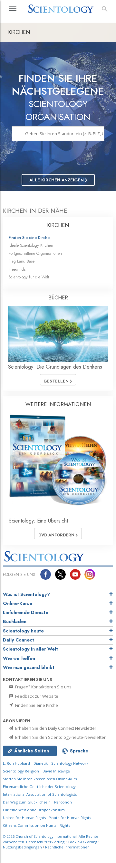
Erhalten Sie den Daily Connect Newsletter (55, 728)
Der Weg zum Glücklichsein (27, 802)
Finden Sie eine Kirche (29, 237)
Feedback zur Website (36, 696)
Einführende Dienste (25, 612)
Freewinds (17, 269)
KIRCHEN (58, 225)
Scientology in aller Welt (30, 649)
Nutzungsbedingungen (22, 847)
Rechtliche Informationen (67, 847)
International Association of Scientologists (40, 794)
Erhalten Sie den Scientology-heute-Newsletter (60, 737)
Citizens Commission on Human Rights (36, 825)
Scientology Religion (21, 771)
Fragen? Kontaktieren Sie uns (43, 687)
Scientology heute (23, 631)
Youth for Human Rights (70, 817)
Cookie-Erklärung (82, 841)
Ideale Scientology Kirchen (31, 245)
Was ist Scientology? (26, 594)
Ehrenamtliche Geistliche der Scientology (39, 786)
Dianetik (41, 763)
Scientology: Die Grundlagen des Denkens (55, 367)
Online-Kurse (17, 603)
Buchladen (14, 621)
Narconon (63, 802)
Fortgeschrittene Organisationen (35, 253)
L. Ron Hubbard (16, 763)
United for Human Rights (25, 817)
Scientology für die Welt (29, 277)
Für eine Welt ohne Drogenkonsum (34, 809)
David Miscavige (56, 771)
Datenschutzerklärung (45, 841)
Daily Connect (18, 640)
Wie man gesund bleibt (28, 667)
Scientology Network (69, 763)
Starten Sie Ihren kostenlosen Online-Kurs (40, 778)
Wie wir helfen (19, 658)
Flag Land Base (21, 261)
